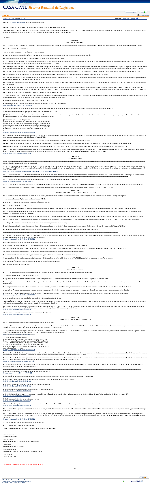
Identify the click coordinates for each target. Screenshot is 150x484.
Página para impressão (144, 15)
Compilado (125, 19)
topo (143, 477)
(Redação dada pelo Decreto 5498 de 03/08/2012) (19, 171)
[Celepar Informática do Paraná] (123, 481)
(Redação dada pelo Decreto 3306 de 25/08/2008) (19, 132)
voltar (142, 12)
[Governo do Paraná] (142, 481)
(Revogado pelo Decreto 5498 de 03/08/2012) (17, 373)
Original (132, 19)
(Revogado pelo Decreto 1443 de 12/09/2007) (17, 105)
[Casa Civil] (136, 483)
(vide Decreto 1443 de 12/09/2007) (46, 171)
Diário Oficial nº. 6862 (19, 22)
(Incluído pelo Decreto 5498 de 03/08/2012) (17, 153)
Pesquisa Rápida (131, 12)
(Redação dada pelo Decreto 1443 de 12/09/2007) (19, 181)
